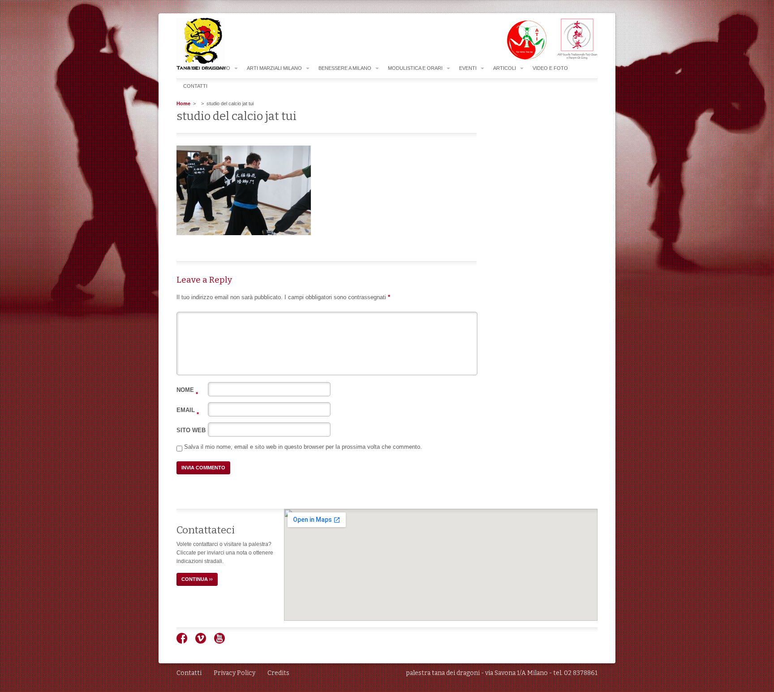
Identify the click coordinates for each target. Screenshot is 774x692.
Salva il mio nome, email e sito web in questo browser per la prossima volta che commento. (303, 446)
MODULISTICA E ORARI (415, 68)
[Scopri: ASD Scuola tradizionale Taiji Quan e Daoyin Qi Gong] (573, 58)
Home (190, 68)
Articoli (504, 68)
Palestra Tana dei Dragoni (218, 44)
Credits (278, 673)
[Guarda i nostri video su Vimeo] (204, 642)
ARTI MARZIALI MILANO (274, 68)
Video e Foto (550, 68)
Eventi (468, 68)
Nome (187, 390)
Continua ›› (197, 579)
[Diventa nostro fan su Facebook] (185, 642)
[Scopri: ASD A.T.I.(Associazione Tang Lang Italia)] (522, 58)
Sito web (191, 430)
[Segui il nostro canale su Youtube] (223, 642)
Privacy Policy (234, 673)
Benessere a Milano (344, 68)
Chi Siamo (217, 68)
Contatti (195, 86)
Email (187, 410)
